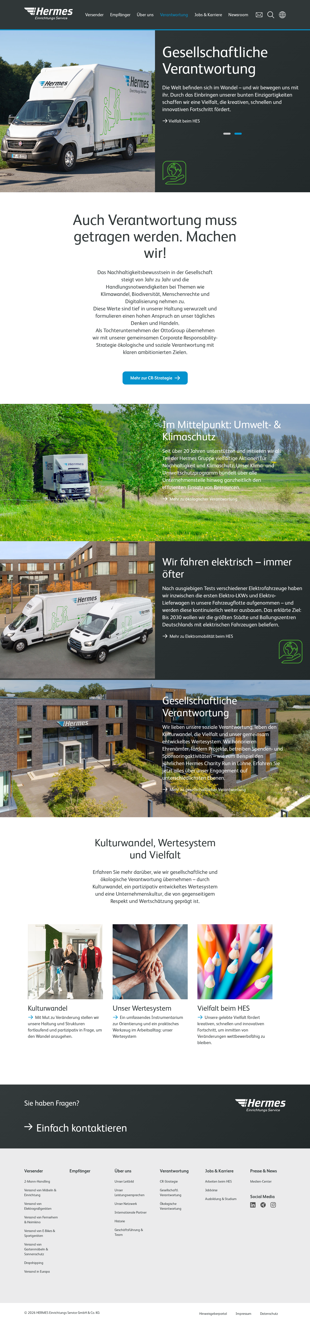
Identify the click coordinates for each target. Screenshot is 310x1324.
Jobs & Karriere (208, 14)
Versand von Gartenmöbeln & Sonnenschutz (36, 1249)
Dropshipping (33, 1263)
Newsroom (238, 14)
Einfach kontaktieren (81, 1128)
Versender (94, 14)
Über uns (145, 14)
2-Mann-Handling (37, 1181)
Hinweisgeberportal (213, 1314)
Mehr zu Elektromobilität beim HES (201, 636)
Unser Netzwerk (126, 1204)
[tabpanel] (232, 84)
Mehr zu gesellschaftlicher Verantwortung (207, 789)
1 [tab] (227, 134)
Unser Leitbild (124, 1181)
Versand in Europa (37, 1271)
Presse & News (263, 1171)
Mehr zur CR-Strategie (151, 378)
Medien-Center (260, 1181)
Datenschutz (269, 1314)
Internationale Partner (131, 1212)
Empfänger (120, 14)
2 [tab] (238, 134)
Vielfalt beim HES (184, 121)
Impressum (243, 1314)
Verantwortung (174, 14)
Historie (120, 1221)
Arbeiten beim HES (218, 1181)
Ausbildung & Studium (221, 1199)
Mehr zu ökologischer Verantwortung (203, 499)
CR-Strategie (169, 1181)
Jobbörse (211, 1190)
